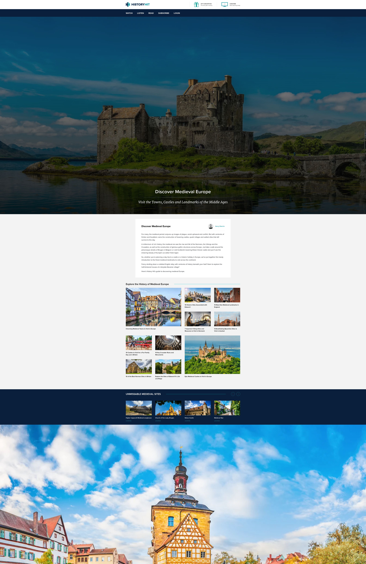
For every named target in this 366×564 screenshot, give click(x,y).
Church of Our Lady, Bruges (164, 418)
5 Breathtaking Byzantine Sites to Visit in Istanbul (225, 330)
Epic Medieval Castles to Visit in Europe (198, 376)
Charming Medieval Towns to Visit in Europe (141, 329)
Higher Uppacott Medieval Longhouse (139, 418)
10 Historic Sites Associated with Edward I (196, 306)
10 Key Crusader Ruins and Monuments (164, 353)
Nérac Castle (189, 418)
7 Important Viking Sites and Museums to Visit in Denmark (195, 330)
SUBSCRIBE (233, 4)
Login (177, 13)
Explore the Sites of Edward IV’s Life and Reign (167, 377)
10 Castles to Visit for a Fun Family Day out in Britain (137, 353)
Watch (129, 13)
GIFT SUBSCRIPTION (206, 4)
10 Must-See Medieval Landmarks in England (226, 306)
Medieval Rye (218, 418)
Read (151, 13)
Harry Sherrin (220, 226)
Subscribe (163, 13)
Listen (140, 13)
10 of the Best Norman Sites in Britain (138, 376)
